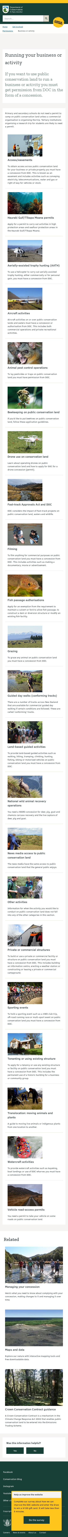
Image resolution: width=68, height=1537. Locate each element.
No (35, 1450)
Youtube (7, 1493)
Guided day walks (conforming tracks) (32, 695)
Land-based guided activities (27, 747)
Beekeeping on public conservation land (34, 412)
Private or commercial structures (29, 950)
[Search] (46, 18)
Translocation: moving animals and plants (30, 1115)
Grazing (13, 651)
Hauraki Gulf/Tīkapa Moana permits (31, 217)
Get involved (17, 26)
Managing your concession (22, 1287)
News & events (19, 1532)
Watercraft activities (21, 1162)
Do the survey (36, 1520)
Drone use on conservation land (28, 456)
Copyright (7, 1511)
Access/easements (20, 160)
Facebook (8, 1471)
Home (5, 26)
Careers (6, 1532)
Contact (42, 1532)
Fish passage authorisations (26, 600)
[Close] (58, 1495)
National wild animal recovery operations (27, 803)
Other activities (17, 902)
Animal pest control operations (28, 367)
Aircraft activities (19, 313)
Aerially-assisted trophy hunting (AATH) (34, 265)
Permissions (8, 31)
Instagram (8, 1486)
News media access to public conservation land (26, 855)
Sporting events (18, 1007)
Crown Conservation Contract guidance (30, 1409)
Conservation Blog (12, 1479)
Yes (15, 1450)
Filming (12, 549)
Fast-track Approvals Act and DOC (30, 504)
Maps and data (14, 1349)
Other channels (10, 1500)
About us (32, 1532)
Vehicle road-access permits (26, 1209)
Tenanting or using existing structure (32, 1058)
